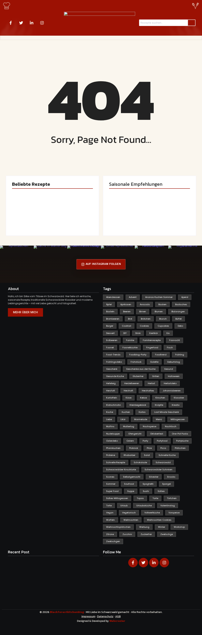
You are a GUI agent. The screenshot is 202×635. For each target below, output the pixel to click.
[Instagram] (42, 23)
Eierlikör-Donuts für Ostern (128, 219)
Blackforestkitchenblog (67, 612)
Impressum (88, 616)
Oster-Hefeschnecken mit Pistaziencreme (73, 219)
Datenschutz (105, 616)
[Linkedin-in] (31, 23)
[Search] (191, 22)
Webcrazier (117, 621)
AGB (118, 616)
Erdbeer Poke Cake (29, 221)
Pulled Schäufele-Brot (167, 219)
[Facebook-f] (10, 23)
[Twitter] (21, 23)
